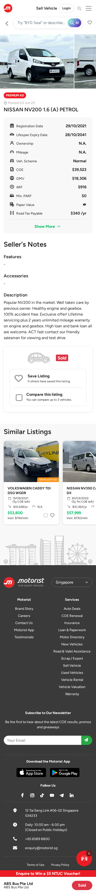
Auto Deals (72, 609)
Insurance (72, 623)
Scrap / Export (72, 658)
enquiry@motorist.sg (41, 848)
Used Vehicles (72, 673)
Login (66, 8)
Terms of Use (35, 865)
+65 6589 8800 (37, 839)
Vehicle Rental (72, 680)
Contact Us (24, 623)
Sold (82, 885)
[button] (84, 858)
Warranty (72, 694)
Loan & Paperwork (72, 630)
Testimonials (24, 637)
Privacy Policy (60, 865)
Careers (24, 616)
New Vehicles (72, 644)
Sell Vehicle (46, 8)
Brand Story (24, 609)
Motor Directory (72, 637)
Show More (45, 226)
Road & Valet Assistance (72, 651)
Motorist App (24, 630)
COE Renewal (72, 616)
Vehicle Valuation (72, 687)
